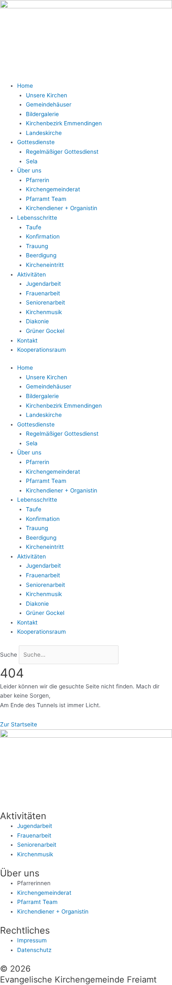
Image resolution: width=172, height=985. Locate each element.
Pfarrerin (37, 180)
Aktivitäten (31, 274)
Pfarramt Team (46, 198)
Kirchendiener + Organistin (61, 208)
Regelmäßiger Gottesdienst (62, 151)
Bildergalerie (42, 114)
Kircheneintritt (45, 264)
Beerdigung (41, 255)
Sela (32, 161)
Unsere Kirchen (46, 95)
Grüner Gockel (45, 330)
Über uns (29, 170)
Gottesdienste (36, 142)
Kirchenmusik (44, 312)
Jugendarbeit (43, 283)
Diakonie (37, 321)
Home (25, 85)
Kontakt (27, 340)
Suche (8, 654)
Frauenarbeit (43, 293)
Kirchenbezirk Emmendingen (64, 123)
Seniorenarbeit (45, 302)
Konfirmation (43, 236)
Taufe (33, 227)
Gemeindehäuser (48, 104)
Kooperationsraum (41, 349)
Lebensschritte (37, 217)
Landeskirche (44, 132)
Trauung (37, 246)
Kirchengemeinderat (53, 189)
